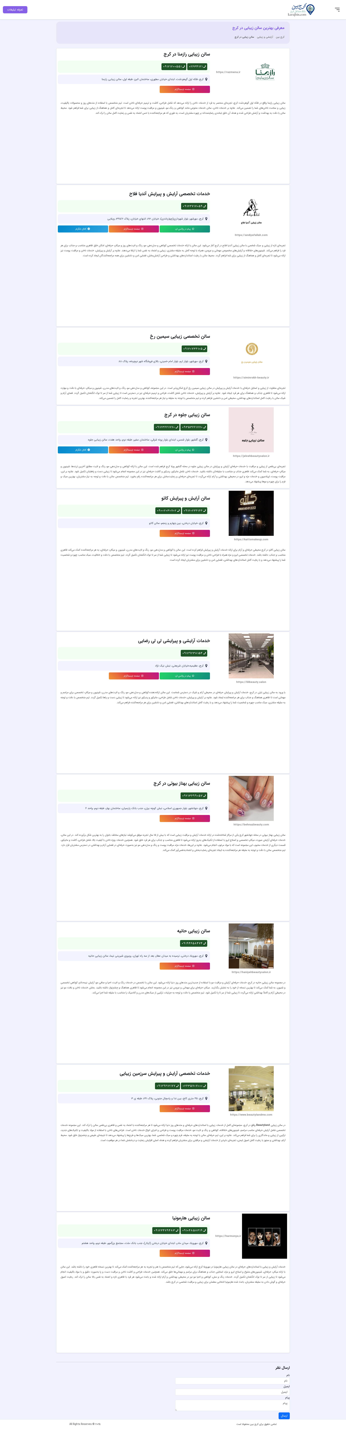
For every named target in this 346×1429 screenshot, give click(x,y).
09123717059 (193, 206)
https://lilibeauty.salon (251, 682)
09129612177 (166, 1086)
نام (288, 1375)
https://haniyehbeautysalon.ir (251, 972)
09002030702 (167, 510)
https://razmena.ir (228, 72)
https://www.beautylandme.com (251, 1115)
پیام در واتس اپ (183, 229)
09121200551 (172, 66)
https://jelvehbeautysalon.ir (251, 456)
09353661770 (192, 427)
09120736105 (193, 348)
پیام (287, 1397)
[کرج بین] (301, 9)
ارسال (284, 1416)
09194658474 (192, 943)
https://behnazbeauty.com (251, 825)
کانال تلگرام (81, 229)
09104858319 (192, 1230)
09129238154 (193, 653)
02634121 (196, 66)
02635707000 (193, 1086)
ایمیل (286, 1386)
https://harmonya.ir (228, 1236)
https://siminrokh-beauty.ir (251, 378)
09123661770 (165, 427)
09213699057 (192, 795)
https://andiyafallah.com (251, 235)
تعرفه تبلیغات (15, 9)
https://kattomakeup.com (251, 540)
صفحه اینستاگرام (183, 89)
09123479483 (164, 1230)
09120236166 (193, 510)
